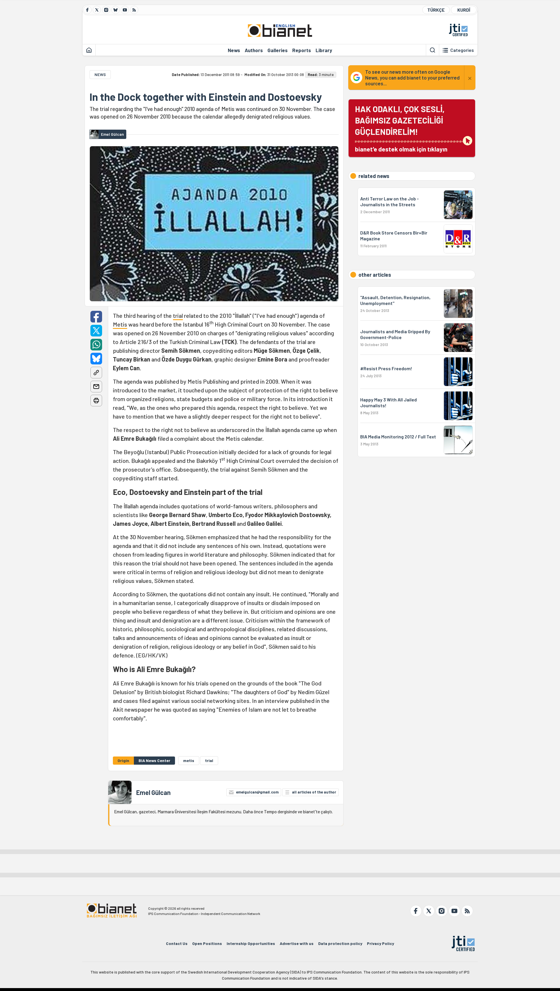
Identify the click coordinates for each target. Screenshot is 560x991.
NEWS (100, 74)
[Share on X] (96, 330)
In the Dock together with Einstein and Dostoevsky (206, 97)
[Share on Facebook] (96, 316)
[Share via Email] (96, 386)
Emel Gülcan (153, 792)
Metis (120, 324)
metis (188, 760)
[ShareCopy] (96, 372)
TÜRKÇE (436, 10)
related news (373, 176)
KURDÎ (463, 10)
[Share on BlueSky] (96, 358)
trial (178, 315)
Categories (462, 50)
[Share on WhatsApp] (96, 344)
